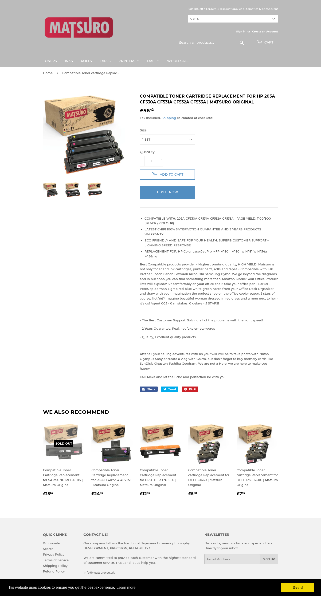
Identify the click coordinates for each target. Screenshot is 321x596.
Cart (268, 42)
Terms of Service (56, 560)
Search (48, 549)
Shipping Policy (55, 566)
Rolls (86, 61)
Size (143, 130)
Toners (50, 61)
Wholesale (178, 61)
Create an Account (265, 31)
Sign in (241, 31)
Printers (127, 61)
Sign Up (269, 559)
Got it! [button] (298, 587)
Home (48, 73)
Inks (69, 61)
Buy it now (167, 192)
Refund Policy (54, 571)
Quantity (147, 152)
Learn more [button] (126, 587)
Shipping (169, 118)
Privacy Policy (53, 554)
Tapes (105, 61)
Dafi (151, 61)
